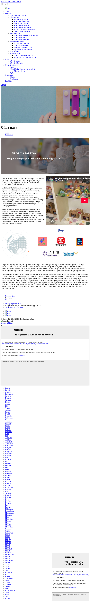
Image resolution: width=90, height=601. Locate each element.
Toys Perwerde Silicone (18, 16)
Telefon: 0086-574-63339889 (11, 2)
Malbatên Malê (15, 53)
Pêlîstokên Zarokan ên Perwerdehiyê (22, 69)
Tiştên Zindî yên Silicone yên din (25, 57)
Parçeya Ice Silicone (21, 23)
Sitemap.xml (9, 300)
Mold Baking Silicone (21, 19)
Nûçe (7, 59)
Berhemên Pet (14, 51)
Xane (7, 12)
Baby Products (15, 33)
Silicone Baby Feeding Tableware (26, 35)
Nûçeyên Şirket (15, 61)
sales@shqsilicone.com (13, 304)
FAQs (12, 73)
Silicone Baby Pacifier (22, 39)
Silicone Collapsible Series (23, 55)
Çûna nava (9, 75)
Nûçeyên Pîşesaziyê (16, 63)
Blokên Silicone (19, 71)
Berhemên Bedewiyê (17, 41)
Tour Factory (14, 79)
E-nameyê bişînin (7, 323)
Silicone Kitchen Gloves (22, 27)
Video (12, 67)
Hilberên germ (10, 296)
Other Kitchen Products (22, 31)
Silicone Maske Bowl (21, 45)
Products (8, 14)
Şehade (12, 77)
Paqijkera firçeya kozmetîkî (23, 47)
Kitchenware (14, 17)
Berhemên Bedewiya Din (23, 49)
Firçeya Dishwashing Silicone (24, 29)
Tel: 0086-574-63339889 (14, 307)
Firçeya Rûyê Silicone (21, 43)
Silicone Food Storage (21, 21)
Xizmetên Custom (11, 65)
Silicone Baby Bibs (20, 37)
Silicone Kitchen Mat (21, 25)
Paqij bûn (8, 81)
